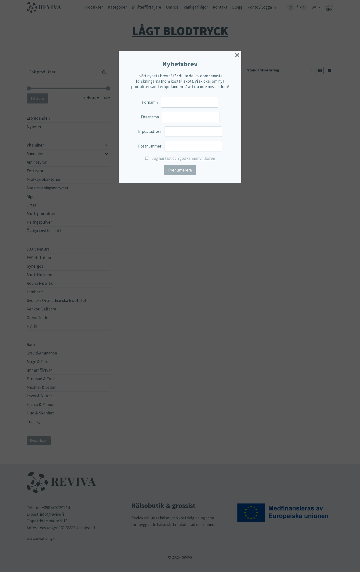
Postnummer (149, 146)
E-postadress (149, 131)
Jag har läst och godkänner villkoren (183, 158)
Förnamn (150, 102)
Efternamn (150, 117)
